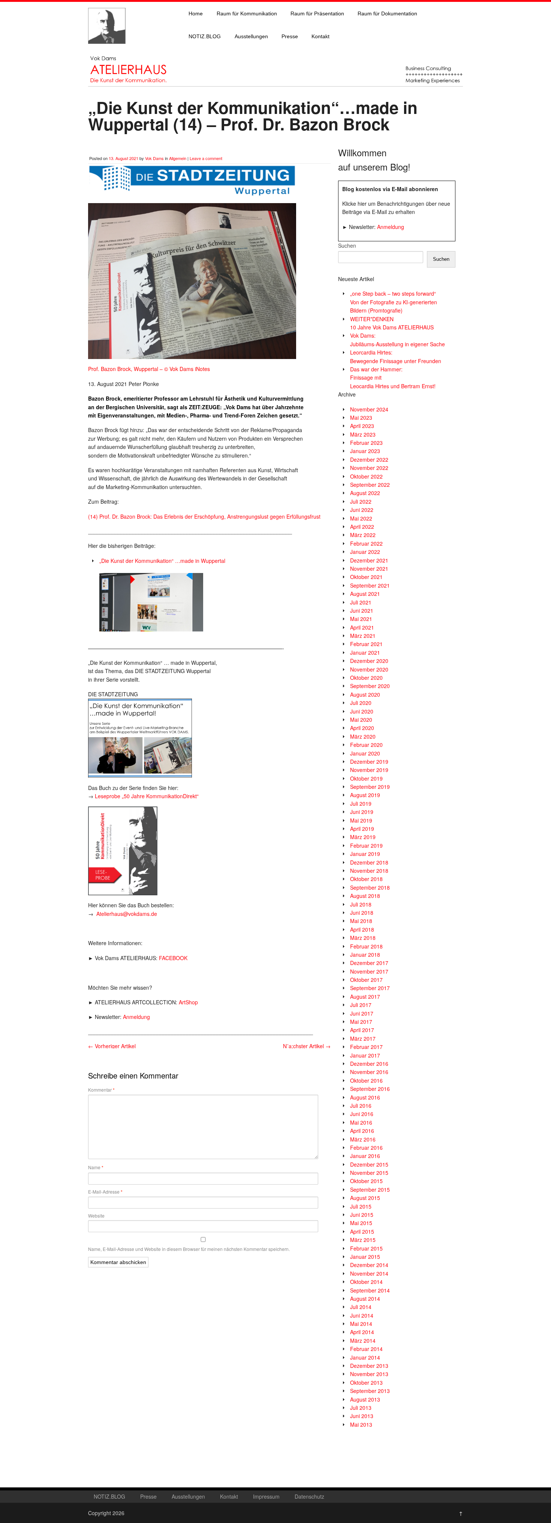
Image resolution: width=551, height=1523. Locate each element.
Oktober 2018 (366, 879)
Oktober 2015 (366, 1181)
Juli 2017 (360, 1004)
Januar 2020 (365, 753)
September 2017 (370, 988)
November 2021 (369, 568)
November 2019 (369, 769)
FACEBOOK (173, 958)
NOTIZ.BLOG (205, 36)
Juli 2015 (360, 1206)
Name (95, 1167)
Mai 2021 (361, 618)
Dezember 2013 (369, 1365)
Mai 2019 (361, 820)
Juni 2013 (361, 1416)
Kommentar (101, 1089)
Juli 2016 (360, 1105)
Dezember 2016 (369, 1063)
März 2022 (363, 535)
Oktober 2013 (366, 1382)
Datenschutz (309, 1496)
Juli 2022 (360, 501)
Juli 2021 (360, 602)
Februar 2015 (366, 1248)
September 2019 (370, 786)
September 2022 (370, 484)
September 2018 (370, 887)
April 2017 (362, 1030)
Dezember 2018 (369, 862)
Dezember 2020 (369, 660)
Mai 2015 (361, 1223)
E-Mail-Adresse (105, 1191)
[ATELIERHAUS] (107, 51)
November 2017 (369, 971)
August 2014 (365, 1298)
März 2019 (363, 837)
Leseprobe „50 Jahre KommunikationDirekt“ (147, 796)
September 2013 (370, 1390)
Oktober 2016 (366, 1080)
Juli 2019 (360, 803)
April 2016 (362, 1130)
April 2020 (362, 728)
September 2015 (370, 1189)
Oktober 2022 (366, 476)
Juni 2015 (361, 1214)
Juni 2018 (361, 912)
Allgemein (177, 158)
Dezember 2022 (369, 459)
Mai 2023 (361, 417)
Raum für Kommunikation (247, 13)
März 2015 (363, 1239)
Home (196, 13)
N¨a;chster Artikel (307, 1046)
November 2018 (369, 870)
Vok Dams (154, 158)
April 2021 (362, 627)
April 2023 (362, 425)
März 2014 (363, 1340)
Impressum (266, 1496)
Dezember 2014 (369, 1265)
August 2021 (365, 593)
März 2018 (363, 937)
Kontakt (320, 36)
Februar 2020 (366, 744)
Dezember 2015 (369, 1164)
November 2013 (369, 1374)
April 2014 (362, 1332)
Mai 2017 (361, 1021)
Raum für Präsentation (317, 13)
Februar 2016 (366, 1147)
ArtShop (188, 1002)
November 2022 (369, 467)
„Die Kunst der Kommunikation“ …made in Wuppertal (162, 560)
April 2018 (362, 929)
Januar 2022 (365, 551)
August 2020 (365, 694)
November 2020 (369, 669)
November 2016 (369, 1072)
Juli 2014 (360, 1307)
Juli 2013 (360, 1407)
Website (96, 1215)
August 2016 (365, 1097)
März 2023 (363, 434)
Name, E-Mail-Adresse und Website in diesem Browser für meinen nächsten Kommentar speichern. (189, 1249)
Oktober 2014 (366, 1281)
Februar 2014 (366, 1348)
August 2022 (365, 493)
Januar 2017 (365, 1055)
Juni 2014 (361, 1315)
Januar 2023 (365, 451)
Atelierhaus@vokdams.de (126, 913)
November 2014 (369, 1273)
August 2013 (365, 1399)
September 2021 (370, 585)
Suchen (347, 245)
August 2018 (365, 895)
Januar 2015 (365, 1256)
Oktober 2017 (366, 979)
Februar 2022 (366, 543)
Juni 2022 (361, 509)
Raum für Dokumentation (387, 13)
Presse (289, 36)
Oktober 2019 (366, 778)
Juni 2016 (361, 1114)
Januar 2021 (365, 652)
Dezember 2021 (369, 560)
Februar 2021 (366, 644)
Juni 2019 (361, 811)
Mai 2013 (361, 1424)
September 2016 (370, 1088)
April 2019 (362, 828)
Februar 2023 (366, 442)
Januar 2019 (365, 853)
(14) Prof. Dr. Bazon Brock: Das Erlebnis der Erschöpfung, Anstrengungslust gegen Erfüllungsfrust (204, 516)
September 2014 (370, 1290)
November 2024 (369, 409)
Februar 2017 (366, 1046)
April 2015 (362, 1231)
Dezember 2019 (369, 761)
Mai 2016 (361, 1122)
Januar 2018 (365, 954)
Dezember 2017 (369, 962)
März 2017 (363, 1038)
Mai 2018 (361, 921)
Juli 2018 (360, 904)
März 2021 (363, 635)
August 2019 (365, 795)
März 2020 (363, 736)
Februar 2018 (366, 946)
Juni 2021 (361, 610)
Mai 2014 (361, 1323)
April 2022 (362, 526)
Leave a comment (206, 158)
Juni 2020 (361, 711)
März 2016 (363, 1139)
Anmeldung (136, 1016)
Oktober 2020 (366, 677)
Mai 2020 (361, 719)
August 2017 (365, 996)
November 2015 (369, 1172)
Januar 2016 (365, 1155)
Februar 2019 (366, 845)
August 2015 (365, 1197)
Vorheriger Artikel (112, 1046)
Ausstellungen (251, 36)
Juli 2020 (360, 702)
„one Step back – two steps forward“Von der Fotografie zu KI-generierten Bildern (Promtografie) (393, 302)
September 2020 (370, 686)
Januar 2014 (365, 1357)
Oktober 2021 (366, 576)
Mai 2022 (361, 518)
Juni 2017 (361, 1013)
